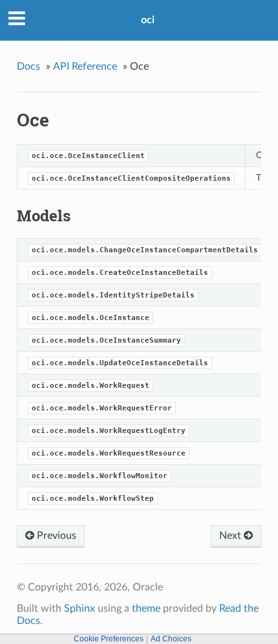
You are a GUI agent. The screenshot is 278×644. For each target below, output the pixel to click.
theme (146, 608)
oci (148, 20)
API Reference (85, 66)
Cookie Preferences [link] (109, 638)
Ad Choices (171, 638)
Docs (28, 66)
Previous (55, 535)
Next (231, 535)
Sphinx (79, 608)
